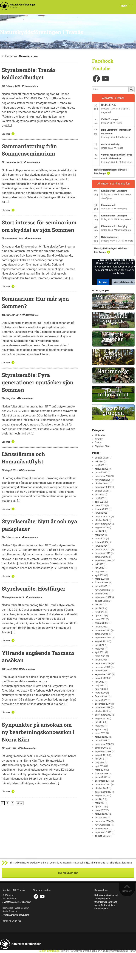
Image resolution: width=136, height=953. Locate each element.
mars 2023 (100, 578)
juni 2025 (99, 494)
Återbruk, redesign (110, 144)
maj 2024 (99, 535)
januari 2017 (101, 817)
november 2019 (102, 707)
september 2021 (103, 637)
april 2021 (100, 652)
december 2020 (102, 663)
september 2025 (103, 487)
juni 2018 (99, 758)
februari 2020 (101, 696)
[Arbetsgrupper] (113, 301)
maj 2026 (99, 465)
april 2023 (100, 575)
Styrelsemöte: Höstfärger (33, 588)
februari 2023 (101, 582)
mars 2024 (100, 538)
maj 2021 (99, 648)
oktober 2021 (101, 634)
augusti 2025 (101, 490)
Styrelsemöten (102, 446)
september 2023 (103, 560)
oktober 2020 (101, 670)
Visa (105, 282)
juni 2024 (99, 531)
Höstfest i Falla (108, 105)
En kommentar (28, 748)
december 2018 (102, 744)
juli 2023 (99, 564)
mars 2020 (100, 692)
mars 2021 (100, 656)
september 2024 (103, 523)
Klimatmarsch (108, 205)
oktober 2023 (101, 557)
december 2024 (102, 516)
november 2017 (102, 784)
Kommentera (31, 86)
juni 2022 (99, 608)
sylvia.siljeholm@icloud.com (15, 915)
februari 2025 (101, 509)
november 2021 (102, 630)
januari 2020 (101, 700)
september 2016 (103, 832)
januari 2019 (101, 740)
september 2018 (103, 751)
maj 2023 (99, 571)
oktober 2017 (101, 788)
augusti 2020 (101, 678)
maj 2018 (99, 762)
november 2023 (102, 553)
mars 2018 (100, 770)
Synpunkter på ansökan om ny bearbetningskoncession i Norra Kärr (38, 732)
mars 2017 (100, 810)
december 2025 (102, 476)
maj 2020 (99, 685)
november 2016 (102, 825)
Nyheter (99, 439)
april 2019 (100, 729)
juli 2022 (99, 604)
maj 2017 (99, 803)
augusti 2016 (101, 836)
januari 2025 (101, 512)
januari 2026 (101, 472)
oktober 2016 (101, 828)
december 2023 (102, 549)
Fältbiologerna (101, 908)
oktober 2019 (101, 711)
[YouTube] (105, 78)
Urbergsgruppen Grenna (105, 902)
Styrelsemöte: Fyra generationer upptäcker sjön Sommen (37, 382)
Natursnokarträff (109, 237)
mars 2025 (100, 505)
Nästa (19, 803)
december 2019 (102, 703)
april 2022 (100, 615)
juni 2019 (99, 722)
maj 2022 (99, 612)
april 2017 (100, 806)
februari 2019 (101, 736)
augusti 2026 (101, 457)
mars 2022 (100, 619)
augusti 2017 (101, 795)
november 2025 (102, 479)
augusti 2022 (101, 601)
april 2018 (100, 766)
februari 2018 (101, 773)
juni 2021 (99, 645)
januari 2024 (101, 545)
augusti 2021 (101, 641)
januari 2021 (101, 659)
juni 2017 (99, 799)
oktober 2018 (101, 747)
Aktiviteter (100, 435)
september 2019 (103, 714)
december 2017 (102, 780)
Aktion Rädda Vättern (104, 905)
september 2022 (103, 597)
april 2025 (100, 502)
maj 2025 (99, 498)
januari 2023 (101, 586)
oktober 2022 (101, 593)
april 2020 (100, 689)
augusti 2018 (101, 755)
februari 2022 (101, 623)
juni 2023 (99, 568)
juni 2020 (99, 681)
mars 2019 (100, 733)
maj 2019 (99, 725)
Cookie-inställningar (49, 950)
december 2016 (102, 821)
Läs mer (6, 134)
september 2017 (103, 792)
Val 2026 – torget (109, 119)
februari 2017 (101, 813)
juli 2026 (99, 461)
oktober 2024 (101, 520)
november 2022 (102, 590)
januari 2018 (101, 777)
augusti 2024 (101, 527)
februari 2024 (101, 542)
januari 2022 (101, 626)
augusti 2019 (101, 718)
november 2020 (102, 667)
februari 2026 (101, 468)
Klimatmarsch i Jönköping (114, 190)
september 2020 (103, 674)
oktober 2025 (101, 483)
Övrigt (98, 442)
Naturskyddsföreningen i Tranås (41, 32)
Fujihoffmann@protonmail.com (16, 902)
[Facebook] (96, 78)
